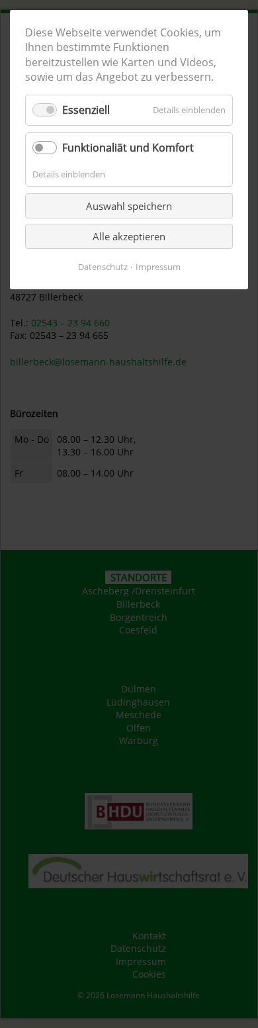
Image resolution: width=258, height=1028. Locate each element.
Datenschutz (103, 267)
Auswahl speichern (129, 205)
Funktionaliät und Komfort (128, 147)
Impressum (158, 267)
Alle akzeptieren (129, 236)
